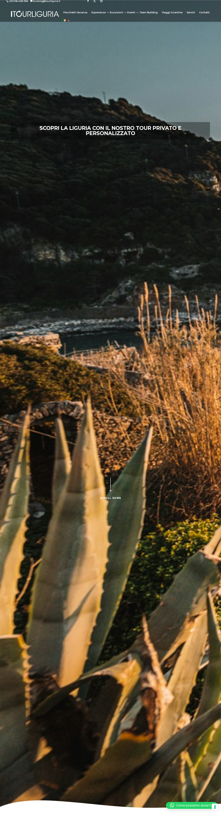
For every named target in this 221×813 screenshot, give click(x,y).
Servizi (191, 12)
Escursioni (116, 12)
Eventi (131, 12)
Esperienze (99, 12)
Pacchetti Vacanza (75, 12)
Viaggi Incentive (172, 12)
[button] (192, 805)
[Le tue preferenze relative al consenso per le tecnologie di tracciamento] (215, 807)
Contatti (204, 12)
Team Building (148, 12)
